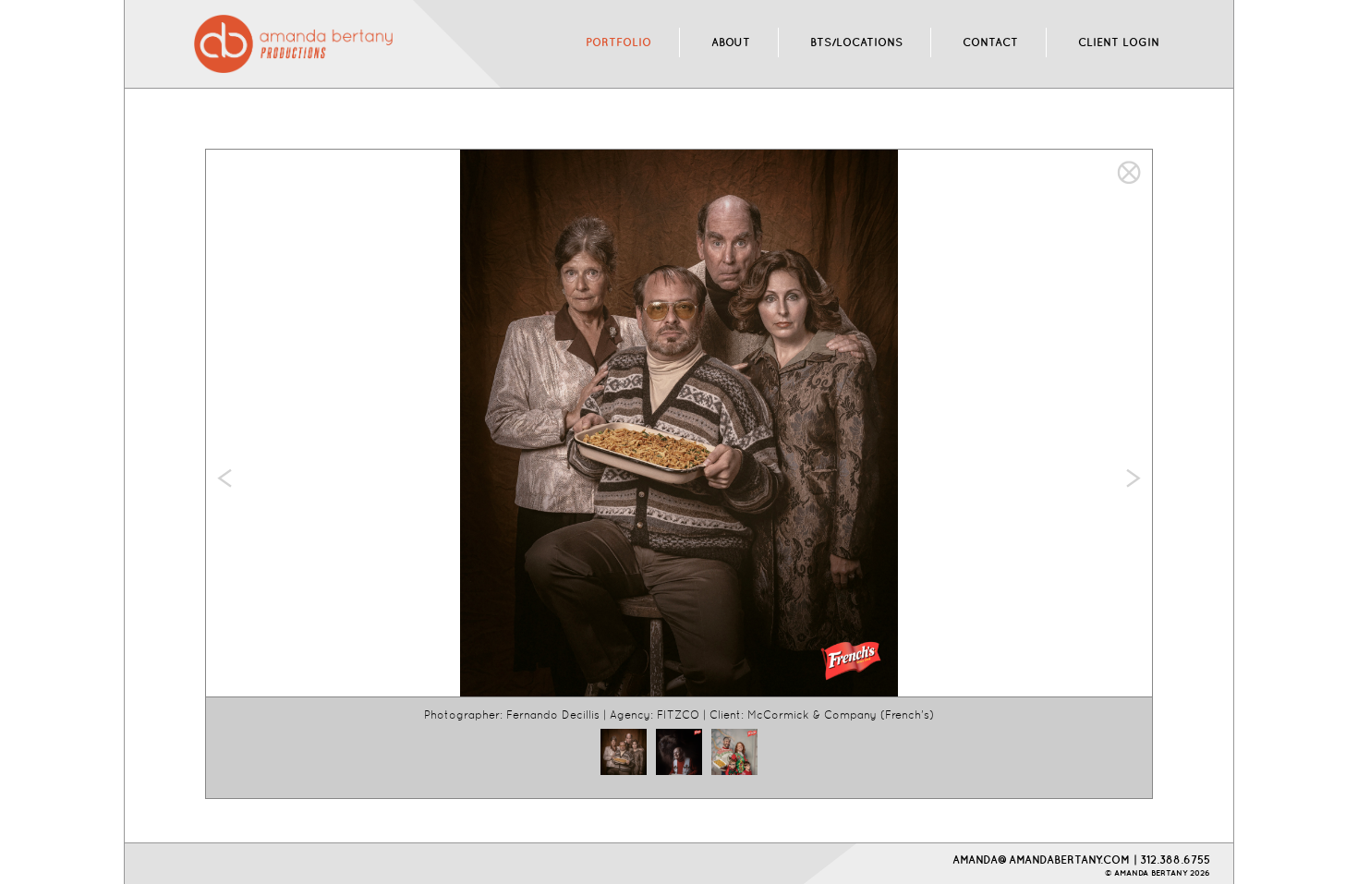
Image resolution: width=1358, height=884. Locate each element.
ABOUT (730, 42)
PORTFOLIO (618, 42)
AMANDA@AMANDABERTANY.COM (1041, 860)
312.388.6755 (1175, 860)
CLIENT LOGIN (1118, 42)
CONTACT (990, 42)
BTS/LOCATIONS (856, 42)
